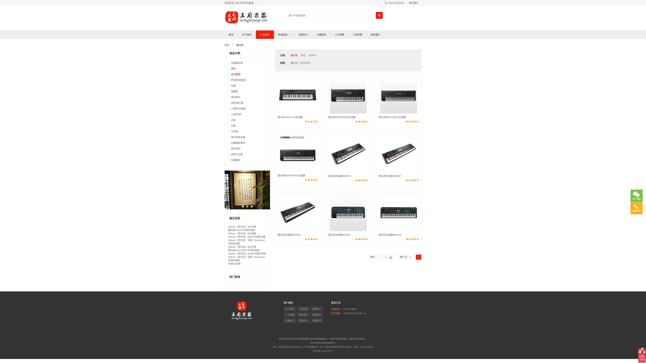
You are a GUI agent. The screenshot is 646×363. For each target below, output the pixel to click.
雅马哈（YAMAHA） (301, 63)
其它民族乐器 (238, 137)
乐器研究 (316, 320)
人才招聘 (339, 34)
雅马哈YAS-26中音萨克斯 (241, 230)
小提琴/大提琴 (238, 108)
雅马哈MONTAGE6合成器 (341, 117)
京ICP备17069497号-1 (323, 351)
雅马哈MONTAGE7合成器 (392, 117)
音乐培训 (235, 148)
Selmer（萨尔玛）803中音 (242, 247)
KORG (312, 55)
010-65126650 (396, 3)
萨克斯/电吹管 (238, 80)
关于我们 (247, 34)
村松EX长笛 (234, 263)
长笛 (233, 85)
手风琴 (234, 131)
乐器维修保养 (238, 143)
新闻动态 (283, 34)
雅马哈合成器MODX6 (339, 176)
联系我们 (414, 3)
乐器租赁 (235, 160)
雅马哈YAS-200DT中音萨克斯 (243, 250)
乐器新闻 (321, 34)
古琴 (233, 120)
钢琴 (233, 68)
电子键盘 (235, 74)
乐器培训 (316, 314)
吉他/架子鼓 (237, 103)
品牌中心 (303, 34)
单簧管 (234, 91)
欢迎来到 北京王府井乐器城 (239, 3)
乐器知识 (290, 320)
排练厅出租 (237, 154)
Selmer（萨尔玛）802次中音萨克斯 (247, 236)
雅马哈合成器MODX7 (390, 176)
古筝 (233, 125)
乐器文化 (303, 320)
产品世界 (265, 34)
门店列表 (357, 34)
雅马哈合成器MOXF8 (390, 234)
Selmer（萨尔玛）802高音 (242, 233)
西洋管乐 (235, 97)
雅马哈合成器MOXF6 (339, 234)
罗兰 (303, 55)
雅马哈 (294, 55)
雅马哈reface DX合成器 (290, 117)
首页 (231, 34)
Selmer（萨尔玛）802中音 (242, 226)
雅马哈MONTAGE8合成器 (291, 175)
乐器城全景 (237, 63)
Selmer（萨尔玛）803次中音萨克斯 (247, 253)
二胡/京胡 (236, 114)
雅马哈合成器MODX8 (289, 234)
